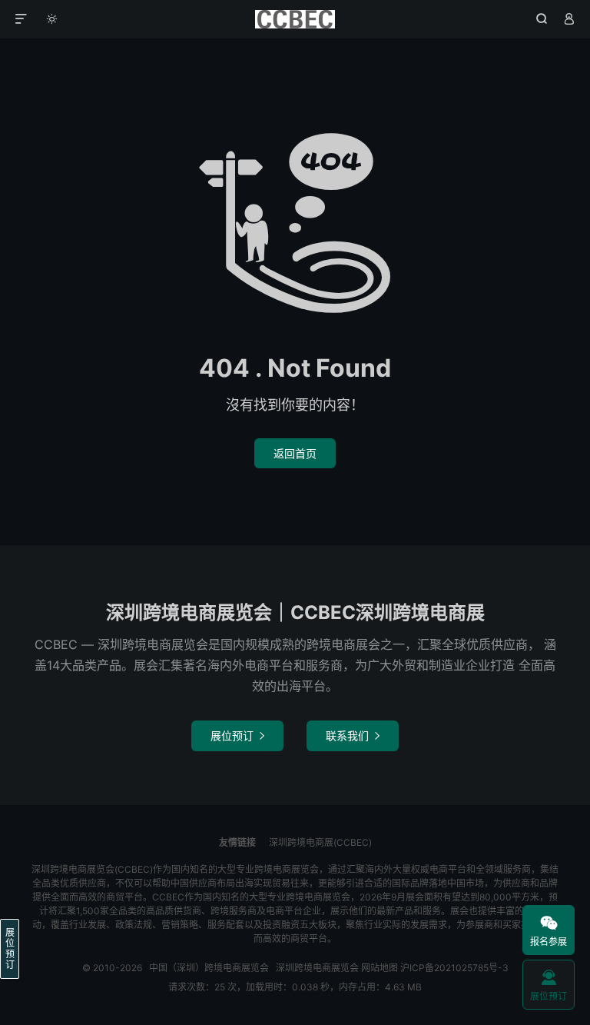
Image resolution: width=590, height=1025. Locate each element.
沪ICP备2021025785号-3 (454, 967)
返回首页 (295, 453)
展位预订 (237, 735)
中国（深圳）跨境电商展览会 (295, 19)
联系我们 (353, 735)
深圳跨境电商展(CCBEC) (320, 842)
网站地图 (379, 967)
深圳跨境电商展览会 (317, 967)
